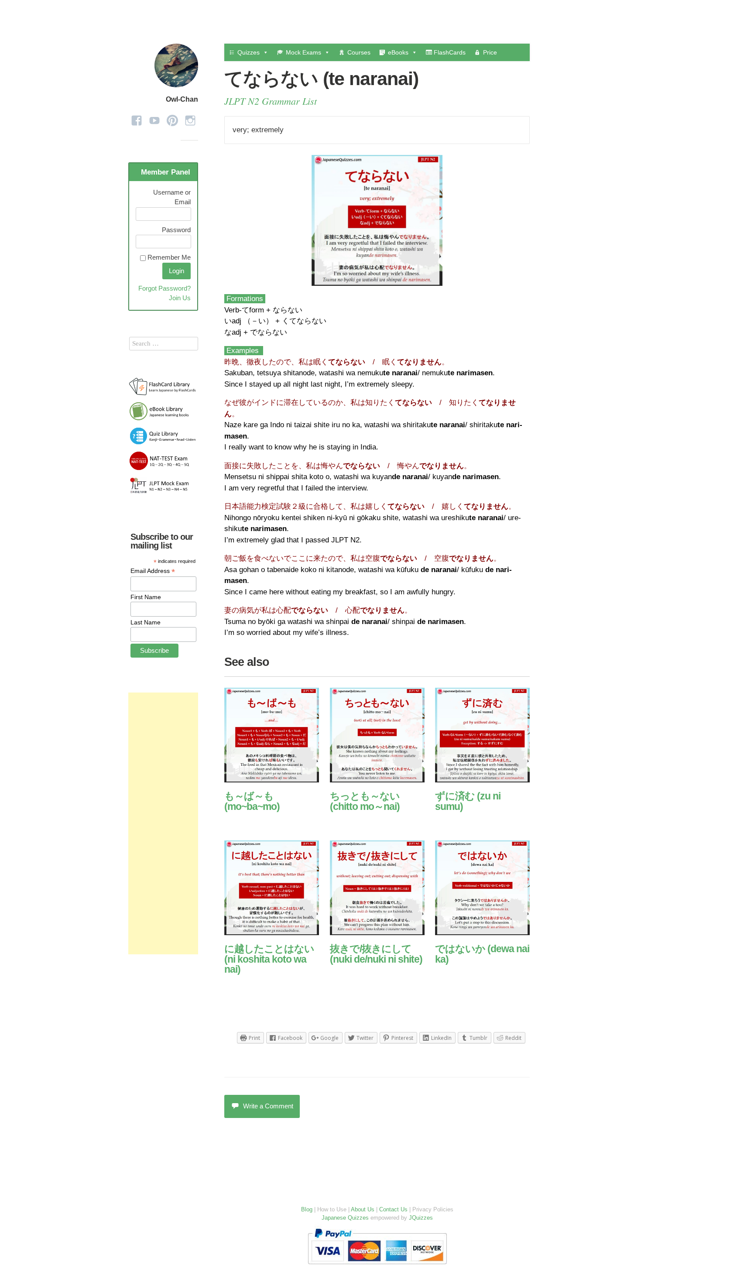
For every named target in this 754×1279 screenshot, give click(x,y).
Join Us (180, 298)
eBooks (398, 52)
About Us (362, 1209)
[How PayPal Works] (377, 1266)
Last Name (145, 622)
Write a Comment (268, 1106)
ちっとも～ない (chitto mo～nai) (365, 801)
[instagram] (190, 117)
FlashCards (449, 52)
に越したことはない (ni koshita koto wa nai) (269, 959)
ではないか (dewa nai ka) (482, 953)
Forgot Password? (164, 288)
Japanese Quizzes (345, 1217)
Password (176, 229)
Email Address (152, 571)
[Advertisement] (163, 823)
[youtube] (154, 117)
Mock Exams (303, 52)
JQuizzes (421, 1217)
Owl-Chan (182, 99)
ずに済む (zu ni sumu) (467, 801)
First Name (145, 596)
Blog (306, 1209)
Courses (358, 52)
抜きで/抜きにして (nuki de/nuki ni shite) (376, 953)
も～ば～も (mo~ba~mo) (252, 801)
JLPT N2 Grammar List (270, 100)
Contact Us (393, 1209)
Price (490, 52)
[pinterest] (172, 117)
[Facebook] (136, 117)
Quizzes (248, 52)
